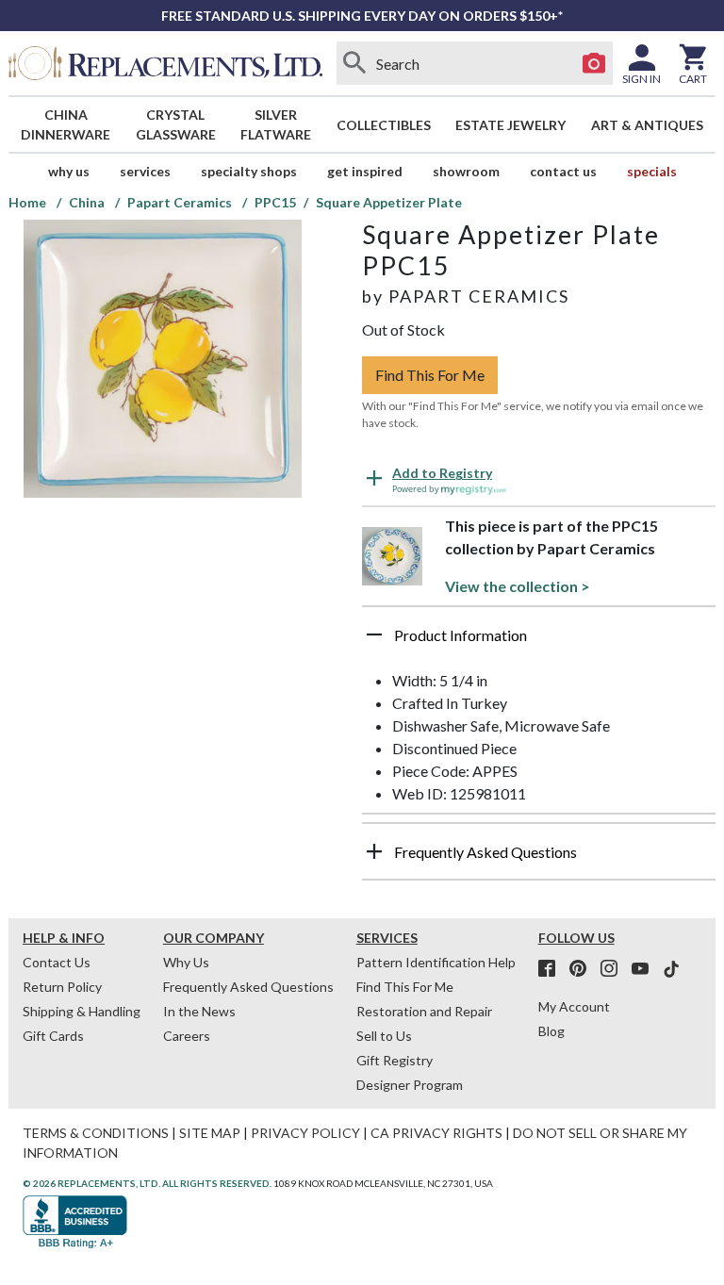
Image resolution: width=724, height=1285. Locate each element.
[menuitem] (65, 124)
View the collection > (517, 586)
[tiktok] (671, 969)
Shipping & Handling (81, 1011)
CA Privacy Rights (436, 1133)
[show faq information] (374, 851)
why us (69, 171)
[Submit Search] (355, 63)
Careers (186, 1036)
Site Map (209, 1133)
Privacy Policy (305, 1133)
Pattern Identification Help (436, 962)
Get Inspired (365, 171)
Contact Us (563, 171)
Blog (551, 1031)
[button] (539, 642)
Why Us (186, 962)
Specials (652, 171)
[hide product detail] (374, 634)
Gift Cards (53, 1036)
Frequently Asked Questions (248, 987)
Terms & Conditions (96, 1133)
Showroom (466, 171)
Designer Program (409, 1085)
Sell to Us (384, 1036)
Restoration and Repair (424, 1011)
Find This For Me (430, 375)
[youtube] (646, 969)
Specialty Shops (249, 171)
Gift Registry (394, 1060)
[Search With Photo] (594, 63)
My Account (574, 1006)
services (145, 171)
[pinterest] (583, 969)
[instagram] (615, 969)
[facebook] (552, 969)
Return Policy (62, 987)
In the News (199, 1011)
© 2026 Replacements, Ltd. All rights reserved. (147, 1183)
